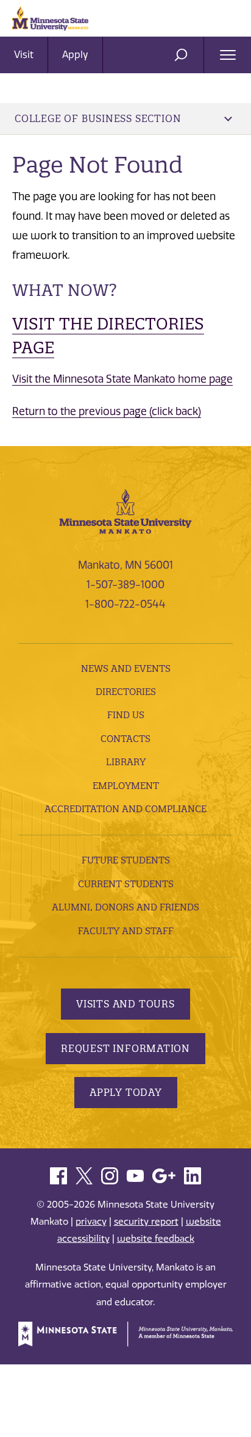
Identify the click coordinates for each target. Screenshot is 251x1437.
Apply (75, 54)
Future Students (126, 860)
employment (126, 785)
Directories (126, 691)
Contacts (125, 738)
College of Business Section (98, 118)
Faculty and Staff (126, 931)
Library (126, 762)
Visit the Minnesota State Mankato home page (122, 379)
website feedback (155, 1238)
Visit (24, 54)
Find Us (125, 715)
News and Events (126, 668)
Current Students (126, 884)
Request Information (125, 1048)
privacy (91, 1221)
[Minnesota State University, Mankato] (125, 511)
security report (146, 1221)
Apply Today (126, 1092)
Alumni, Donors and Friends (125, 907)
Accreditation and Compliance (125, 809)
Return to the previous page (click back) (106, 411)
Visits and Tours (125, 1004)
